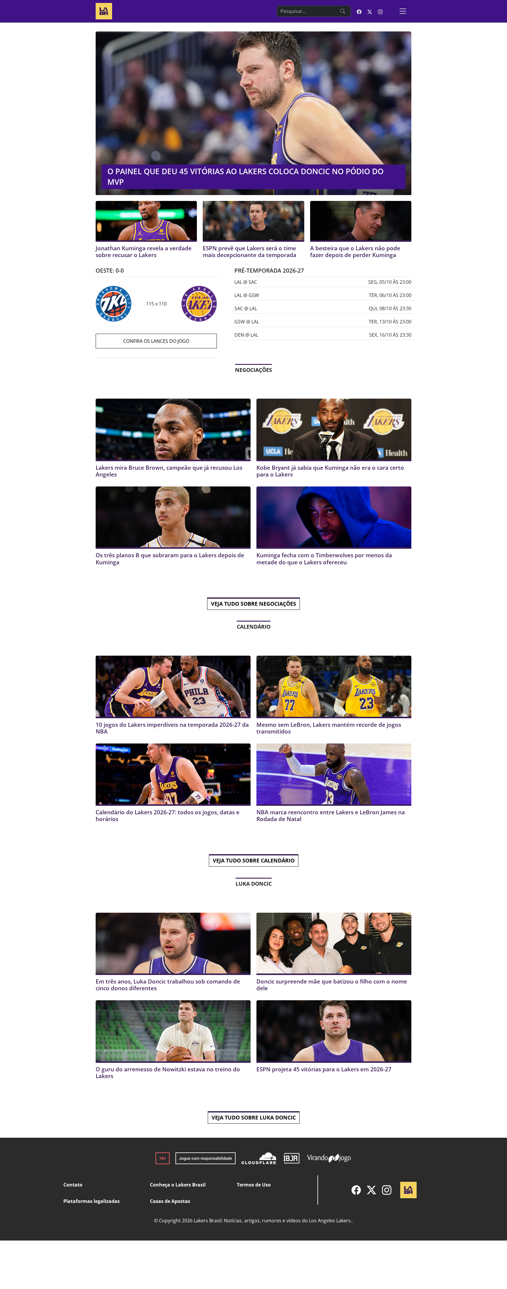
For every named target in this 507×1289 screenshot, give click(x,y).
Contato (72, 1184)
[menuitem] (356, 1190)
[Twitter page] (369, 11)
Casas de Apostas (170, 1201)
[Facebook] (356, 1190)
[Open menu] (402, 11)
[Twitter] (371, 1190)
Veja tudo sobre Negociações (253, 603)
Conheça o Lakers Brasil (178, 1184)
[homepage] (104, 10)
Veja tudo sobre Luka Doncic (254, 1117)
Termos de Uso (254, 1184)
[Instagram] (386, 1190)
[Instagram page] (380, 11)
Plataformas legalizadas (91, 1201)
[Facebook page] (359, 11)
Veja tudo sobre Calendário (254, 860)
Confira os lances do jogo (156, 341)
